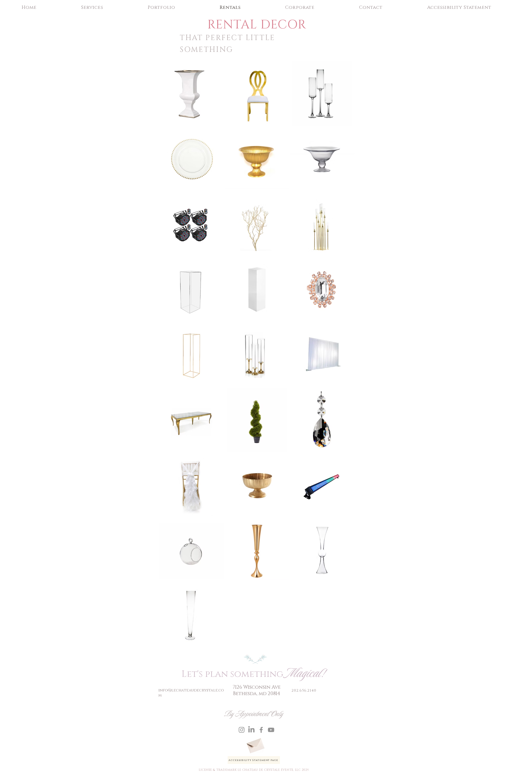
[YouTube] (271, 730)
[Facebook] (261, 730)
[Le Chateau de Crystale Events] (251, 730)
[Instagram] (241, 730)
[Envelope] (255, 744)
